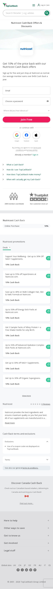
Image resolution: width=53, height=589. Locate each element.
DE (29, 565)
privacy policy (32, 150)
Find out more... (26, 503)
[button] (33, 5)
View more (26, 395)
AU (40, 565)
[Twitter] (22, 569)
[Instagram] (30, 569)
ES (50, 565)
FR (35, 565)
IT (45, 565)
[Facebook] (18, 569)
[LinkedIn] (26, 569)
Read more (10, 423)
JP (25, 565)
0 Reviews (45, 404)
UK (14, 565)
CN (19, 565)
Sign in (35, 154)
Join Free (26, 119)
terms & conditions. (30, 468)
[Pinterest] (34, 569)
